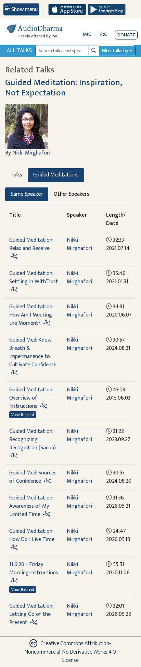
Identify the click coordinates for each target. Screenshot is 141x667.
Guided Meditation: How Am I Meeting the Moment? (31, 315)
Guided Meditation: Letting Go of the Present (31, 614)
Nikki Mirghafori (31, 153)
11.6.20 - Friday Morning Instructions (33, 568)
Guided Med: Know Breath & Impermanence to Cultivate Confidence (32, 352)
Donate (126, 35)
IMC (87, 34)
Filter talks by (115, 51)
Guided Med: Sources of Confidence (32, 477)
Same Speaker (27, 194)
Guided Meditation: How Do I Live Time (31, 535)
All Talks (19, 50)
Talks (16, 175)
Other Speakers (71, 194)
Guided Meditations (56, 175)
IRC (103, 34)
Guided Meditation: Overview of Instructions (31, 398)
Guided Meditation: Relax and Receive (31, 244)
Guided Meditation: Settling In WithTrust (33, 277)
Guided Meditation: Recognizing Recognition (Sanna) (32, 439)
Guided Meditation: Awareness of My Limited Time (31, 506)
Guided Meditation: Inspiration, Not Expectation (63, 88)
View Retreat (22, 414)
